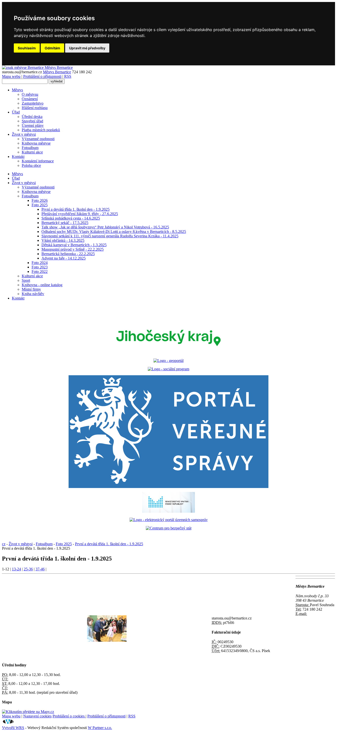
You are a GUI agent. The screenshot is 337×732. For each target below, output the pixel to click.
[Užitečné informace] (168, 528)
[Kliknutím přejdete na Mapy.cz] (28, 712)
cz (3, 544)
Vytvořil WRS (13, 728)
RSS (67, 76)
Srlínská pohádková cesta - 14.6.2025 (70, 218)
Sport (26, 280)
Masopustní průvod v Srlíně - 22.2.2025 (72, 249)
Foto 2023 (40, 267)
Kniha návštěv (33, 294)
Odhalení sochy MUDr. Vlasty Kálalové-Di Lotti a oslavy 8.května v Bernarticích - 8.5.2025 (113, 231)
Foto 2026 (40, 200)
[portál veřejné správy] (168, 431)
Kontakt (18, 156)
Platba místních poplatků (41, 130)
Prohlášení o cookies (69, 716)
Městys (17, 90)
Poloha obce (31, 165)
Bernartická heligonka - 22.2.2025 (68, 254)
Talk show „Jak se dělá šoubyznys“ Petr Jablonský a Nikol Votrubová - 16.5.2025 (105, 227)
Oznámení (30, 99)
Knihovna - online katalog (42, 285)
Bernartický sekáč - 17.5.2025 (64, 223)
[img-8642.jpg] (107, 640)
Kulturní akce (32, 152)
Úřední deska (32, 116)
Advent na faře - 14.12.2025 (63, 258)
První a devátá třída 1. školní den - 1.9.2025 (75, 209)
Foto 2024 (40, 263)
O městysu (30, 94)
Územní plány (33, 125)
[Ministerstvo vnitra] (168, 511)
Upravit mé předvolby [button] (87, 48)
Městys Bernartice (57, 72)
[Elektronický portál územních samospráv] (169, 520)
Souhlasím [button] (27, 48)
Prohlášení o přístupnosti (42, 76)
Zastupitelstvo (32, 103)
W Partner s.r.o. (100, 728)
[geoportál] (168, 360)
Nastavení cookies (37, 716)
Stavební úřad (32, 121)
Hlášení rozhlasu (35, 108)
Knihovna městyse (36, 143)
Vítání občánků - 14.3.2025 (62, 240)
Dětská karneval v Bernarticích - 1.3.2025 (74, 245)
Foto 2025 (40, 205)
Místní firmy (31, 289)
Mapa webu (11, 76)
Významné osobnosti (38, 139)
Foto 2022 (40, 271)
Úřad (16, 112)
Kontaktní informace (38, 161)
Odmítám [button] (52, 48)
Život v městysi (24, 134)
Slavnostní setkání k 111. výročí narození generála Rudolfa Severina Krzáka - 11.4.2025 (109, 236)
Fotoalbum (30, 148)
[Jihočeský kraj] (168, 352)
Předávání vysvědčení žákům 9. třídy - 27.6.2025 (79, 214)
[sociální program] (168, 369)
